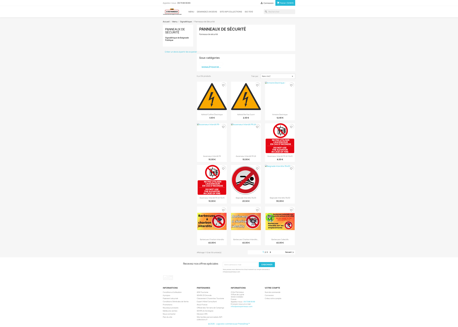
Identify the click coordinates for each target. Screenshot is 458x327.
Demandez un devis (207, 11)
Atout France (202, 304)
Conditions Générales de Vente (176, 301)
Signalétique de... (211, 67)
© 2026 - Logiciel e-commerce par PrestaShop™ (229, 324)
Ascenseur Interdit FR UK (246, 156)
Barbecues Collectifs (280, 239)
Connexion (269, 295)
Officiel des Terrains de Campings (210, 308)
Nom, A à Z (278, 76)
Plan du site (167, 317)
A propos (166, 295)
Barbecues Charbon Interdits (212, 239)
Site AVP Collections (231, 11)
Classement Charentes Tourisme (210, 298)
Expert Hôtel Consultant (207, 301)
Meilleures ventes (170, 311)
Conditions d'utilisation (172, 292)
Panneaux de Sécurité (175, 30)
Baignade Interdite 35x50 (280, 198)
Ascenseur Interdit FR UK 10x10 (280, 156)
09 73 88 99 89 (183, 3)
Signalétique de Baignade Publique (177, 39)
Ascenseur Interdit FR (212, 156)
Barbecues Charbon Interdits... (246, 239)
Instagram (165, 277)
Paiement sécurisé (170, 298)
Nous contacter (169, 314)
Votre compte (272, 288)
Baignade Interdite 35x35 (246, 198)
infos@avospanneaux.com (241, 306)
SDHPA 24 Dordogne (205, 311)
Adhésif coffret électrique (212, 114)
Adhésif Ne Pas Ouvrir (246, 114)
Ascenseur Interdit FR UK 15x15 (212, 198)
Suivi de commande (272, 292)
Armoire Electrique (280, 114)
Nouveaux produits (170, 308)
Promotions (167, 304)
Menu (191, 11)
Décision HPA (202, 314)
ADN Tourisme (202, 292)
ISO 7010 (249, 11)
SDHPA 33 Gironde (204, 295)
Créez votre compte (273, 298)
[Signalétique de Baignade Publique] (211, 64)
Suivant (289, 252)
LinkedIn (170, 277)
